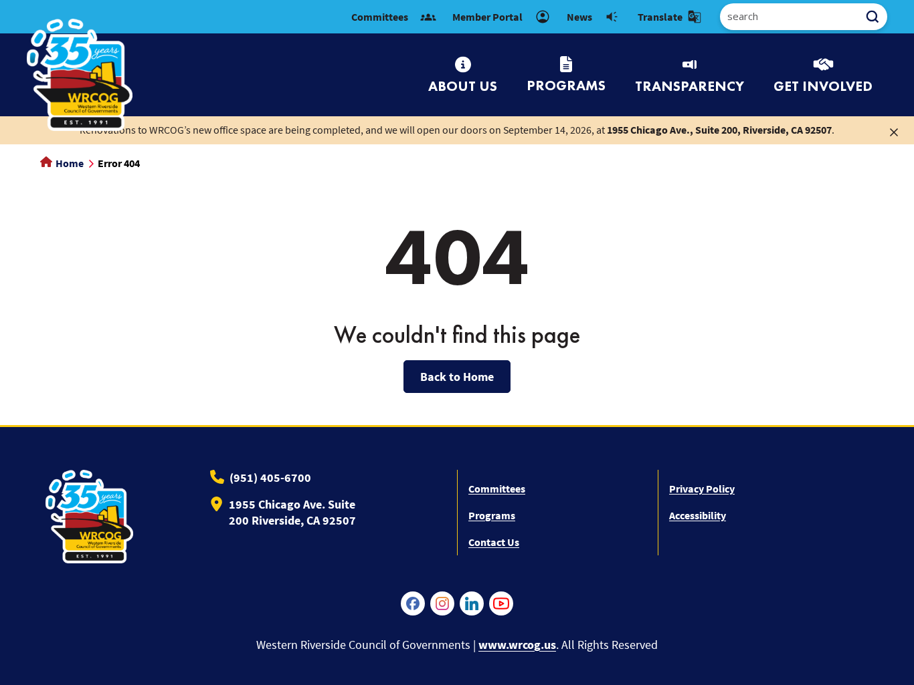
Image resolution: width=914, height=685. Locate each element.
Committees (496, 488)
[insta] (442, 603)
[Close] (894, 131)
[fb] (413, 603)
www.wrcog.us (517, 644)
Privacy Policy (702, 488)
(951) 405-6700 (270, 477)
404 (457, 257)
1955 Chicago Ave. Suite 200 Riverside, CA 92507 (292, 512)
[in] (472, 603)
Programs (491, 515)
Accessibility (697, 515)
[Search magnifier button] (877, 16)
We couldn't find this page (457, 335)
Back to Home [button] (457, 376)
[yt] (501, 603)
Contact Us (493, 542)
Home (69, 163)
